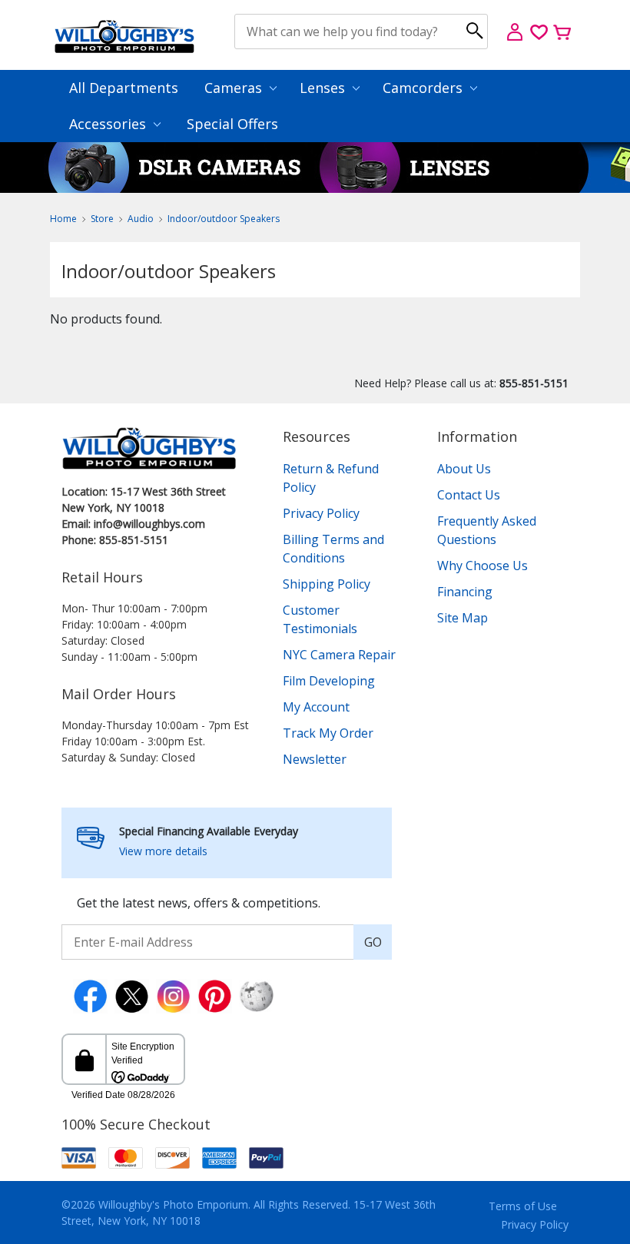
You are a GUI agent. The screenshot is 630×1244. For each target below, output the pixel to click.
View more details (163, 851)
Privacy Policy (321, 513)
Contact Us (468, 494)
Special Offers (232, 123)
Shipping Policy (326, 584)
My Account (316, 706)
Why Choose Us (482, 565)
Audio (141, 218)
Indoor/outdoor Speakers (223, 218)
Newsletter (314, 759)
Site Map (462, 617)
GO (373, 942)
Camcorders (424, 87)
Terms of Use (523, 1206)
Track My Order (328, 733)
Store (102, 218)
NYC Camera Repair (339, 654)
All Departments (123, 87)
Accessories (109, 123)
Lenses (324, 87)
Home (63, 218)
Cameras (235, 87)
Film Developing (329, 680)
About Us (464, 468)
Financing (464, 591)
